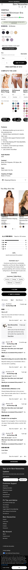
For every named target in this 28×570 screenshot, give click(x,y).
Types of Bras (6, 507)
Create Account (6, 536)
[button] (1, 4)
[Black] (7, 33)
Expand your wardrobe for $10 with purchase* (14, 23)
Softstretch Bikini (16, 91)
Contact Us (5, 492)
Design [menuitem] (14, 279)
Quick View (9, 214)
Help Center (5, 485)
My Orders (5, 538)
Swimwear (14, 1)
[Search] (19, 6)
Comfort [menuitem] (7, 279)
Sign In (4, 534)
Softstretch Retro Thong (5, 91)
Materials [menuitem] (10, 282)
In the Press (5, 521)
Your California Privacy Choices (12, 553)
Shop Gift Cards (6, 494)
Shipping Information (7, 488)
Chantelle (5, 10)
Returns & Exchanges (7, 490)
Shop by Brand (6, 496)
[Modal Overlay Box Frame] (13, 48)
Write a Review (17, 294)
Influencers (5, 528)
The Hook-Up (6, 513)
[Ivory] (11, 33)
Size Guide (24, 53)
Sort (12, 300)
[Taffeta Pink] (3, 41)
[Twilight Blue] (3, 33)
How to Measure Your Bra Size (9, 511)
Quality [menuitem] (21, 279)
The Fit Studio (6, 504)
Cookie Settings (5, 567)
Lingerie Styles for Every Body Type (10, 509)
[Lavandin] (11, 41)
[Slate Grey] (7, 41)
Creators (5, 526)
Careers (4, 519)
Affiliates (5, 523)
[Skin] (15, 33)
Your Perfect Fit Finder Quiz (9, 502)
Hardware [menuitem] (17, 282)
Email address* (6, 476)
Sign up (23, 479)
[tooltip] (18, 260)
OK (19, 567)
